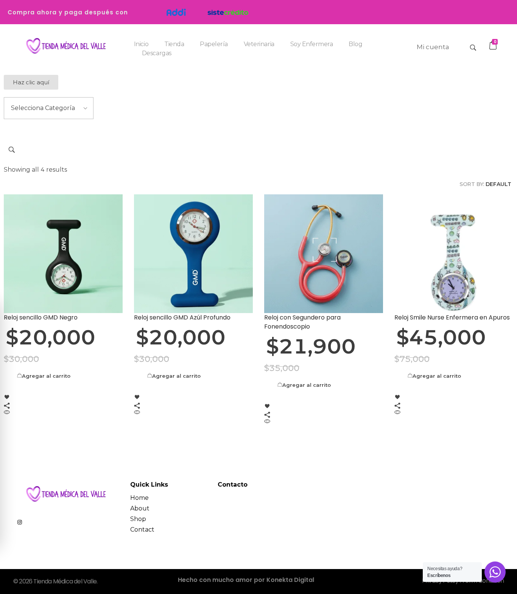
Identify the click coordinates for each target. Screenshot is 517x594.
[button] (31, 82)
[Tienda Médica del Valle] (64, 46)
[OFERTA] (63, 253)
